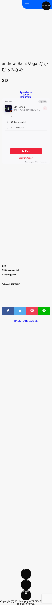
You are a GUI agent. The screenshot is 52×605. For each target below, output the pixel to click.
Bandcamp (25, 97)
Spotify (25, 94)
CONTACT (46, 6)
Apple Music (26, 92)
